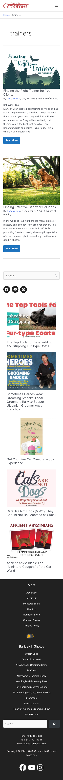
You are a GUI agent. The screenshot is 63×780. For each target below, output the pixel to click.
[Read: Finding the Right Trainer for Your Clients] (31, 69)
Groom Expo (31, 653)
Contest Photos (31, 620)
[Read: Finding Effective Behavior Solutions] (31, 180)
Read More (11, 141)
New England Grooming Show (32, 681)
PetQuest (32, 670)
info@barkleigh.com (35, 743)
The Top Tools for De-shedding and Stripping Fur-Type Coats (29, 344)
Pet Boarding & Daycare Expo (32, 687)
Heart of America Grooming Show (31, 709)
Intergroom (31, 698)
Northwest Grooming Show (31, 676)
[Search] (54, 723)
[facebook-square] (7, 289)
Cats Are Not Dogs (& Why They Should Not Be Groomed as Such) (31, 513)
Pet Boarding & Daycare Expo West (32, 692)
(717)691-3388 (34, 736)
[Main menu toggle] (56, 5)
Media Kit (32, 598)
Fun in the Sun (31, 703)
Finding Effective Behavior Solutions (29, 207)
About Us (31, 609)
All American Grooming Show (31, 665)
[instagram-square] (24, 289)
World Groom (31, 714)
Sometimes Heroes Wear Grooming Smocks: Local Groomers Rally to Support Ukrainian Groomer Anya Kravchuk (26, 401)
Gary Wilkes (13, 98)
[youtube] (15, 289)
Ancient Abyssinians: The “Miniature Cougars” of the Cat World (29, 566)
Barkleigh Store (31, 614)
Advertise (31, 592)
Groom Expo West (31, 659)
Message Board (31, 603)
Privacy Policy (31, 625)
